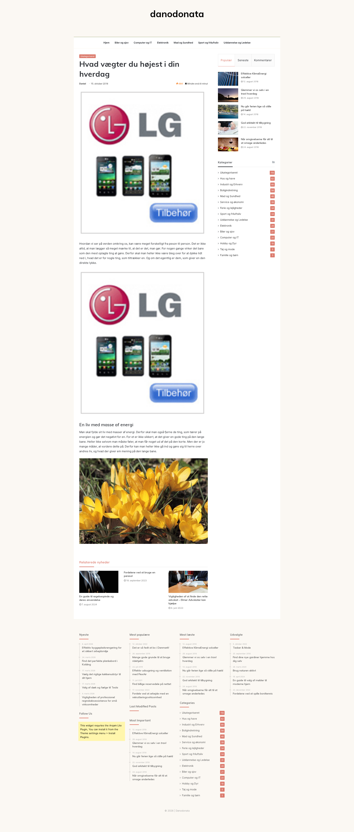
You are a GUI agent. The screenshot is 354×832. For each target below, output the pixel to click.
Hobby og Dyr (228, 243)
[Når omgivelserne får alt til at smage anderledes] (228, 144)
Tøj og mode (227, 249)
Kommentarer (263, 60)
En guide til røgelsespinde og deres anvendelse (96, 598)
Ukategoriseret (87, 56)
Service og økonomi (232, 202)
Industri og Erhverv (231, 184)
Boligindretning (229, 190)
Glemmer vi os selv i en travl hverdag (255, 91)
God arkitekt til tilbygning (256, 122)
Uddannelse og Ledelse (237, 42)
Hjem (106, 42)
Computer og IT (143, 42)
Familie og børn (229, 255)
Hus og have (227, 178)
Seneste (243, 60)
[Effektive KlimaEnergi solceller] (228, 79)
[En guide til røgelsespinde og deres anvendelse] (98, 582)
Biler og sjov (122, 42)
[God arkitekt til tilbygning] (228, 128)
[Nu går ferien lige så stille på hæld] (228, 112)
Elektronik (163, 42)
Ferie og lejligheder (231, 207)
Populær (226, 60)
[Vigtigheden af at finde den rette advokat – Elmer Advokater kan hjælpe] (188, 582)
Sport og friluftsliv (208, 42)
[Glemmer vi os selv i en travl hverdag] (228, 95)
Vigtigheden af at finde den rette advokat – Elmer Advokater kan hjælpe (188, 600)
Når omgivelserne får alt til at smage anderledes (257, 141)
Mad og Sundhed (183, 42)
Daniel (82, 83)
